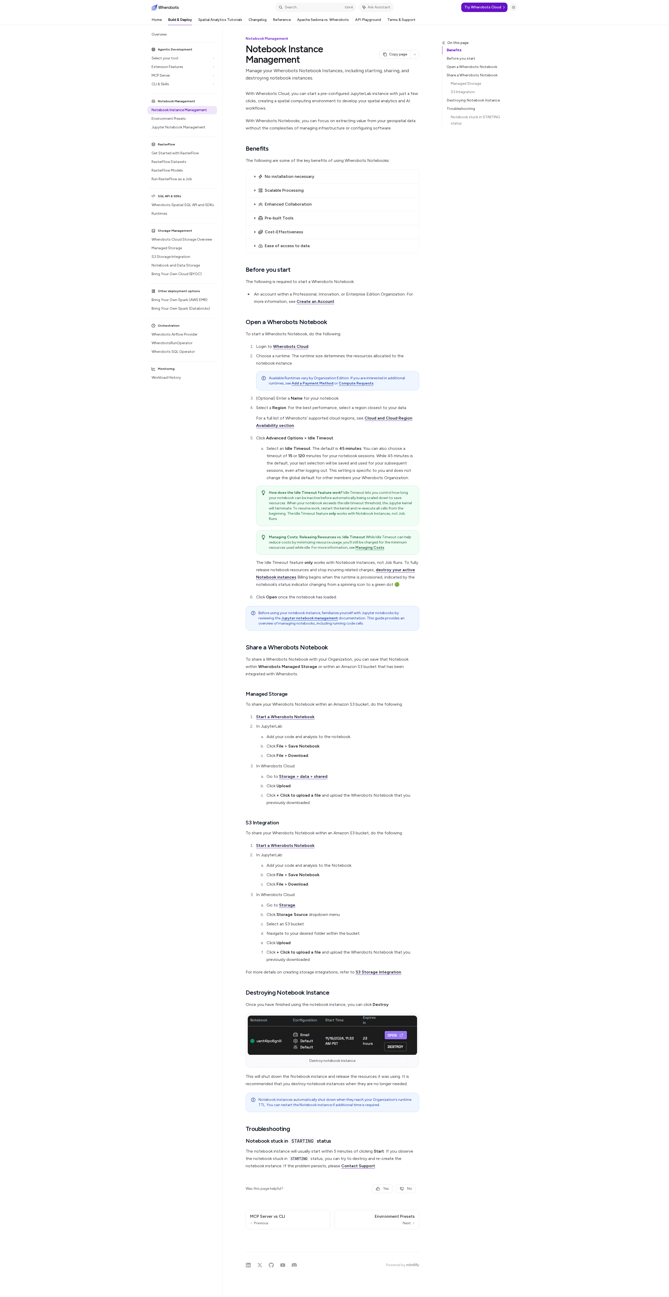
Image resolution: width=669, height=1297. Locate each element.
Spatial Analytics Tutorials (220, 20)
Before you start (461, 58)
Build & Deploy (180, 20)
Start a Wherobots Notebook (285, 716)
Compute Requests (356, 383)
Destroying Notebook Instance (473, 100)
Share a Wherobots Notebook (472, 75)
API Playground (368, 20)
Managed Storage (466, 83)
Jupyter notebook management (309, 618)
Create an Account (315, 301)
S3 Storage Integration (378, 972)
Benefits (454, 50)
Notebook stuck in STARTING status (476, 120)
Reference (282, 20)
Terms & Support (401, 20)
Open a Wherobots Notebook (472, 67)
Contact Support (358, 1165)
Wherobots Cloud (290, 346)
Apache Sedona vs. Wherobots (323, 20)
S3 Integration (463, 92)
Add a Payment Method (312, 383)
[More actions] (414, 54)
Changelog (258, 20)
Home (157, 20)
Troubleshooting (461, 108)
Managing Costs (369, 547)
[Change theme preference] (513, 7)
